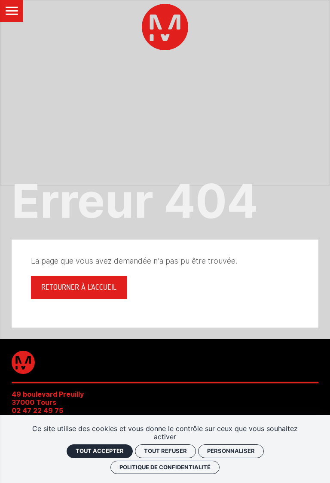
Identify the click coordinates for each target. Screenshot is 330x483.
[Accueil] (165, 28)
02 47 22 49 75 (37, 411)
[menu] (12, 11)
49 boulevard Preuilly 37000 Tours (48, 398)
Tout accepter (100, 450)
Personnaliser (231, 450)
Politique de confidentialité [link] (165, 467)
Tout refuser (165, 450)
